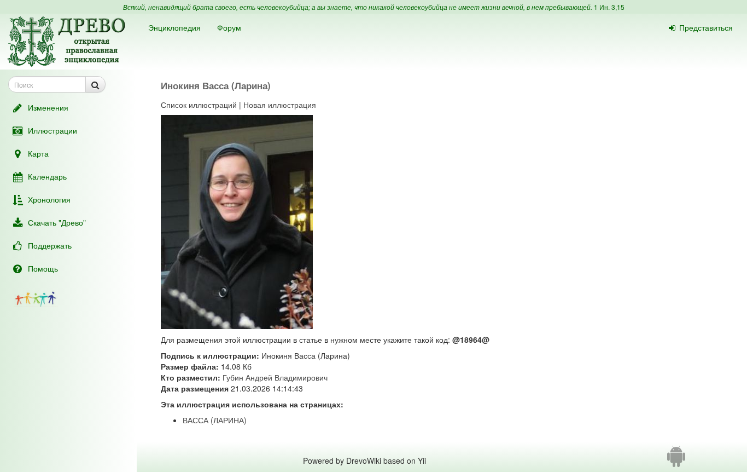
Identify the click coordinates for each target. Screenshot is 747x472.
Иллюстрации (52, 130)
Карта (38, 153)
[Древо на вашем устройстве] (676, 460)
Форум (229, 27)
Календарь (47, 176)
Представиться (706, 27)
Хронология (49, 199)
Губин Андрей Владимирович (275, 377)
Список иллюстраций (199, 104)
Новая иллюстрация (279, 104)
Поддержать (50, 245)
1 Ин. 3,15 (609, 6)
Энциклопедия (174, 27)
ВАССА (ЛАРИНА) (215, 420)
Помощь (43, 268)
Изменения (48, 107)
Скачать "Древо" (57, 222)
